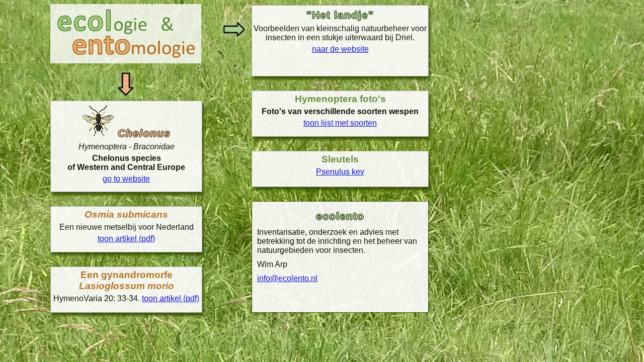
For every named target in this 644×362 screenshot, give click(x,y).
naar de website (340, 49)
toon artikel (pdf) (126, 238)
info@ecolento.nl (287, 278)
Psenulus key (340, 171)
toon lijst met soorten (340, 123)
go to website (126, 178)
